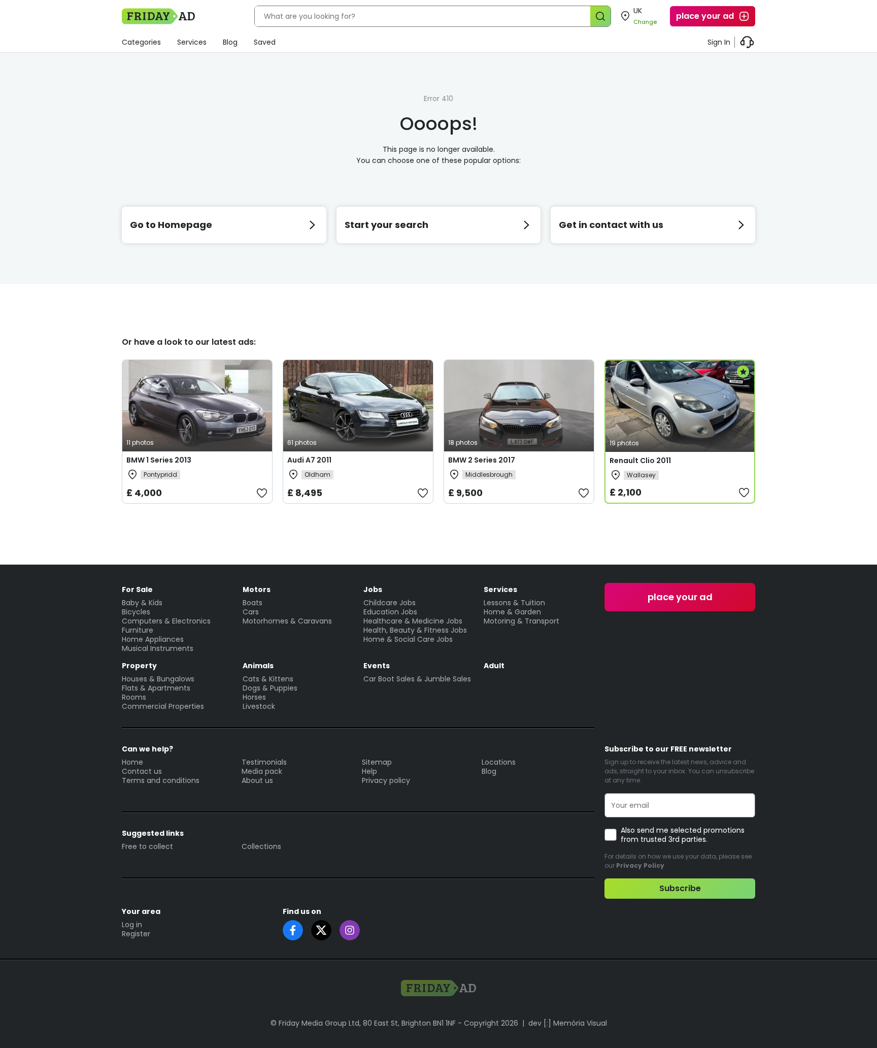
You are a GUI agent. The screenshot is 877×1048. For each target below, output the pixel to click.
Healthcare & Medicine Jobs (412, 621)
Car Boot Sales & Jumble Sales (417, 678)
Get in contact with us (611, 224)
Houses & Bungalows (158, 678)
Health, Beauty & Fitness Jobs (415, 630)
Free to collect (147, 846)
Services (192, 42)
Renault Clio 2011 (640, 460)
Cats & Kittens (268, 678)
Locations (499, 762)
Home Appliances (153, 639)
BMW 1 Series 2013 (158, 460)
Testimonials (264, 762)
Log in (132, 925)
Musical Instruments (157, 648)
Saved (265, 42)
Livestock (259, 706)
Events (376, 665)
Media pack (262, 771)
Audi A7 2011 (309, 460)
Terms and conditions (160, 780)
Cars (251, 611)
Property (139, 665)
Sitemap (377, 762)
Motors (257, 589)
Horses (254, 697)
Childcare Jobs (389, 602)
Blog (230, 42)
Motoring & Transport (521, 621)
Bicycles (136, 611)
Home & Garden (512, 611)
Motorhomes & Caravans (287, 621)
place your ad (705, 16)
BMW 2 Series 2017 (481, 460)
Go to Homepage (171, 224)
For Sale (137, 589)
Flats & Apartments (156, 688)
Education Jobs (390, 611)
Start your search (386, 224)
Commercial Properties (163, 706)
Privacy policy (386, 780)
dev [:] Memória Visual (567, 1023)
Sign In (718, 42)
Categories (141, 42)
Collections (261, 846)
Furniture (137, 630)
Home (132, 762)
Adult (494, 665)
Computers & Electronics (166, 621)
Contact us (142, 771)
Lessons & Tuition (514, 602)
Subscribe (680, 888)
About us (257, 780)
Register (136, 934)
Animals (258, 665)
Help (369, 771)
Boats (252, 602)
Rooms (134, 697)
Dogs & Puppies (270, 688)
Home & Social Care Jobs (408, 639)
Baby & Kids (142, 602)
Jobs (372, 589)
